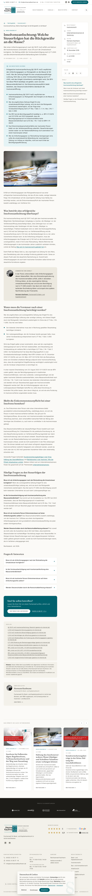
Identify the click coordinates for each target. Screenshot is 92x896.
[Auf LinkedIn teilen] (73, 73)
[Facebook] (69, 2)
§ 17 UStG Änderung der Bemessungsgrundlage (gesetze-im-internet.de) (29, 642)
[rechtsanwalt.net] (61, 810)
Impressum (60, 885)
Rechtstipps (62, 10)
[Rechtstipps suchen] (86, 10)
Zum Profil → (18, 702)
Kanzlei (50, 10)
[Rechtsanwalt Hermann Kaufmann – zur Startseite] (16, 828)
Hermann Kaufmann (30, 296)
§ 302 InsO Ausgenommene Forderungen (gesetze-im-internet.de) (27, 657)
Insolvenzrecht (22, 23)
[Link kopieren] (65, 73)
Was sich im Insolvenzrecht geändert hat (30, 247)
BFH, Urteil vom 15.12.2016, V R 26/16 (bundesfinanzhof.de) (25, 647)
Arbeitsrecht (75, 868)
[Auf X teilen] (76, 73)
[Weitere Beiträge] (86, 723)
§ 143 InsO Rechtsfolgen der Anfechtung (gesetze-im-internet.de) (27, 635)
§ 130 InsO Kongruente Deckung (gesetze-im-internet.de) (24, 630)
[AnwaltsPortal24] (46, 810)
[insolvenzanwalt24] (76, 810)
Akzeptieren (44, 890)
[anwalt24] (31, 810)
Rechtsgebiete (38, 10)
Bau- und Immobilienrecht (79, 865)
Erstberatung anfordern (19, 611)
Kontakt (75, 10)
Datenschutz (84, 891)
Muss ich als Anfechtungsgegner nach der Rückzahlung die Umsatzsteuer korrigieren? (26, 561)
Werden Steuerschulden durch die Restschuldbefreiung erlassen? (29, 587)
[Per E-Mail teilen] (80, 73)
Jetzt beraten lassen (80, 2)
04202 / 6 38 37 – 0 (12, 857)
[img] (30, 58)
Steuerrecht (75, 871)
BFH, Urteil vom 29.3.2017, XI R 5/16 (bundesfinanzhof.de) (25, 650)
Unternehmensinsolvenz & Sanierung (75, 34)
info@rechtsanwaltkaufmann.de (16, 863)
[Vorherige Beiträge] (82, 723)
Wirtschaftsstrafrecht (78, 874)
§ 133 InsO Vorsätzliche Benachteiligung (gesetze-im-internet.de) (27, 632)
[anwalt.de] (15, 810)
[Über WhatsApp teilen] (69, 73)
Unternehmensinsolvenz (41, 465)
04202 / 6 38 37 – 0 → (39, 611)
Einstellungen (34, 890)
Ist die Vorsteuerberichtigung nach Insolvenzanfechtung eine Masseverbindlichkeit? (27, 570)
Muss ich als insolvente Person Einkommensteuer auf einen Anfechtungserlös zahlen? (26, 579)
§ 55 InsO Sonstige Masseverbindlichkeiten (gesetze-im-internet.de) (27, 645)
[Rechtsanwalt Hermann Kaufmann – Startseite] (15, 10)
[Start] (4, 23)
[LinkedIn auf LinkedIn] (66, 2)
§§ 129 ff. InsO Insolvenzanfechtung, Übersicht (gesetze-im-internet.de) (29, 627)
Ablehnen (24, 890)
